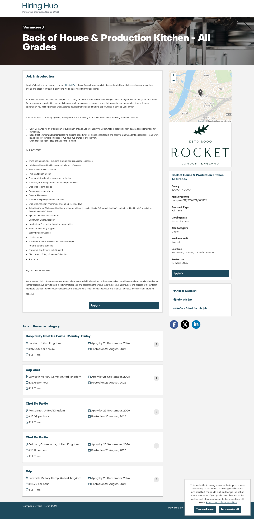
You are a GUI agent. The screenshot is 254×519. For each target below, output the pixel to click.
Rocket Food (71, 85)
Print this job (184, 300)
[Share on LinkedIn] (196, 324)
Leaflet (201, 121)
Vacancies (32, 27)
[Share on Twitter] (185, 324)
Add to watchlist (186, 291)
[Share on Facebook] (174, 324)
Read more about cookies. (221, 503)
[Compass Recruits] (40, 8)
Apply (94, 305)
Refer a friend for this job (191, 309)
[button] (200, 92)
